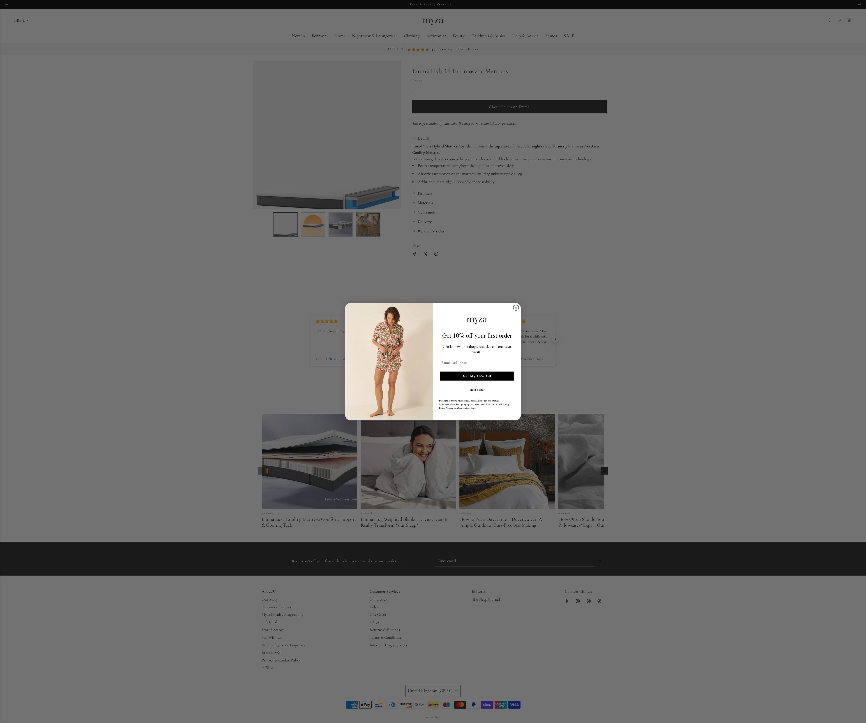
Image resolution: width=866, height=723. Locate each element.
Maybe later (477, 389)
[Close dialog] (516, 307)
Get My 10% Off (477, 376)
